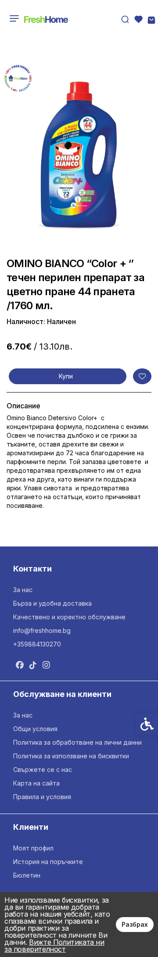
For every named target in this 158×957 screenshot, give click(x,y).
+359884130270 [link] (37, 644)
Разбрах (135, 924)
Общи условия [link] (35, 728)
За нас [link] (22, 589)
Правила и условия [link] (42, 796)
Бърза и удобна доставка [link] (52, 603)
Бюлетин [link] (26, 875)
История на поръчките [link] (48, 861)
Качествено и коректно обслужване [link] (69, 617)
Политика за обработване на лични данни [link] (77, 742)
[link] (46, 20)
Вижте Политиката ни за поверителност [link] (54, 945)
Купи (66, 376)
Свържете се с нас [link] (42, 769)
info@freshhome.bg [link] (42, 630)
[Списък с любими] (138, 19)
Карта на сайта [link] (36, 783)
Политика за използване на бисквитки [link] (71, 756)
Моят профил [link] (33, 848)
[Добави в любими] (142, 376)
